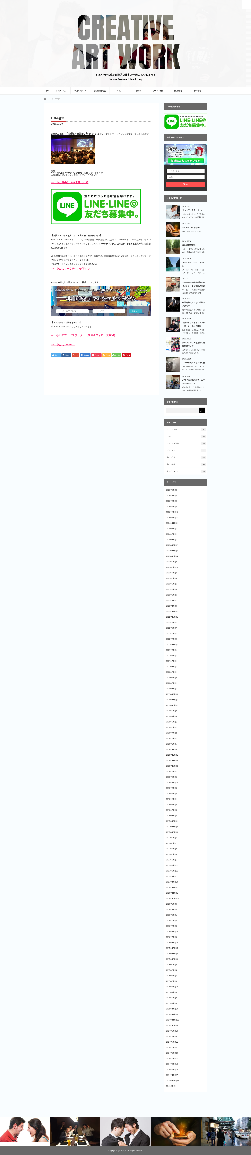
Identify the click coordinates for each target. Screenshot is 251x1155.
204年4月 (170, 1086)
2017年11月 (171, 827)
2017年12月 (171, 821)
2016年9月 (170, 904)
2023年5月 (170, 584)
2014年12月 (171, 1014)
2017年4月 (170, 865)
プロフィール (61, 91)
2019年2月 (170, 744)
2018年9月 (170, 772)
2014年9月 (170, 1031)
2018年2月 (170, 810)
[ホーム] (47, 90)
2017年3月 (170, 871)
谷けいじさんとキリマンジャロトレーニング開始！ (193, 324)
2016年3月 (170, 932)
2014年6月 (170, 1048)
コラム (119, 91)
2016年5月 (170, 921)
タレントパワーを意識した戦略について (193, 344)
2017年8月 (170, 843)
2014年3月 (170, 1064)
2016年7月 (170, 910)
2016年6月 (170, 915)
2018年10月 (171, 766)
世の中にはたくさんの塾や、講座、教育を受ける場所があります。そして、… (193, 313)
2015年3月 (170, 998)
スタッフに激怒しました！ (193, 210)
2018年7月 (170, 783)
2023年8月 (170, 567)
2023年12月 (171, 545)
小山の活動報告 (100, 91)
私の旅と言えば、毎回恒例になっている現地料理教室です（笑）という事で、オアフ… (193, 390)
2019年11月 (171, 700)
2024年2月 (170, 534)
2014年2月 (170, 1070)
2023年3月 (170, 595)
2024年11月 (171, 523)
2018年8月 (170, 777)
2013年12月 (171, 1081)
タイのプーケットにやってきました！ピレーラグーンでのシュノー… (193, 273)
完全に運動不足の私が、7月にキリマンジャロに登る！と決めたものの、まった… (193, 333)
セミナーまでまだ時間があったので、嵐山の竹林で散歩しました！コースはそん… (193, 252)
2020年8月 (170, 672)
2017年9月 (170, 838)
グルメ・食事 (158, 91)
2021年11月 (171, 645)
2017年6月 (170, 854)
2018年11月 (171, 760)
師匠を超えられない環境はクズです (193, 304)
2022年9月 (170, 623)
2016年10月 (171, 898)
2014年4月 (170, 1059)
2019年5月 (170, 727)
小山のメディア (80, 91)
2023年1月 (170, 606)
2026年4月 (170, 512)
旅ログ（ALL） (186, 471)
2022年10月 (171, 617)
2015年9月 (170, 965)
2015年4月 (170, 992)
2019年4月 (170, 733)
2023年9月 (170, 562)
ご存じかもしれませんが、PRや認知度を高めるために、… (193, 351)
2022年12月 (171, 611)
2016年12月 (171, 887)
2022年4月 (170, 639)
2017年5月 (170, 860)
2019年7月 (170, 716)
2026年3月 (170, 518)
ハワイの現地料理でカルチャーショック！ (193, 381)
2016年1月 (170, 943)
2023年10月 (171, 556)
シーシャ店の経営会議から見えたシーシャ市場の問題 (193, 284)
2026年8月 (170, 490)
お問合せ (197, 91)
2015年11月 (171, 954)
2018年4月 (170, 799)
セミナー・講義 (186, 443)
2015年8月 (170, 970)
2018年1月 (170, 816)
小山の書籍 (178, 91)
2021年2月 (170, 661)
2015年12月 (171, 948)
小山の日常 (186, 457)
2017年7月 (170, 849)
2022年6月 (170, 634)
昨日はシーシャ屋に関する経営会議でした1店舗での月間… (193, 291)
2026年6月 (170, 501)
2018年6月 (170, 788)
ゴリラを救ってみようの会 (193, 363)
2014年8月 (170, 1036)
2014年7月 (170, 1042)
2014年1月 (170, 1075)
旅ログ (138, 91)
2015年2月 (170, 1003)
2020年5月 (170, 683)
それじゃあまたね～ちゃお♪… (193, 231)
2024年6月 (170, 529)
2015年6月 (170, 981)
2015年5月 (170, 987)
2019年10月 (171, 705)
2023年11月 (171, 551)
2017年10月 (171, 832)
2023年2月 (170, 600)
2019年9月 (170, 711)
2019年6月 (170, 722)
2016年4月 (170, 926)
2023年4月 (170, 589)
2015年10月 (171, 959)
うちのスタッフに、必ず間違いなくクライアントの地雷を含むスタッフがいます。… (193, 217)
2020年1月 (170, 689)
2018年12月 (171, 755)
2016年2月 (170, 937)
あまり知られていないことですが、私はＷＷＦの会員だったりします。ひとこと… (193, 369)
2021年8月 (170, 656)
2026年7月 (170, 496)
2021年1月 (170, 667)
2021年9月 (170, 650)
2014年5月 (170, 1053)
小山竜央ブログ (123, 1151)
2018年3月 (170, 805)
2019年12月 (171, 694)
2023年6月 (170, 578)
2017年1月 (170, 882)
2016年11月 (171, 893)
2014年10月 (171, 1025)
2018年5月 (170, 794)
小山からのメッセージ (191, 227)
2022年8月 (170, 628)
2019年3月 (170, 738)
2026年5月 (170, 507)
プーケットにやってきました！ (193, 264)
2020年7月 (170, 678)
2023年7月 (170, 573)
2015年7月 (170, 976)
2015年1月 (170, 1009)
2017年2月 (170, 876)
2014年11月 (171, 1020)
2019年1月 (170, 749)
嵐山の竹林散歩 (189, 245)
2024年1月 (170, 540)
